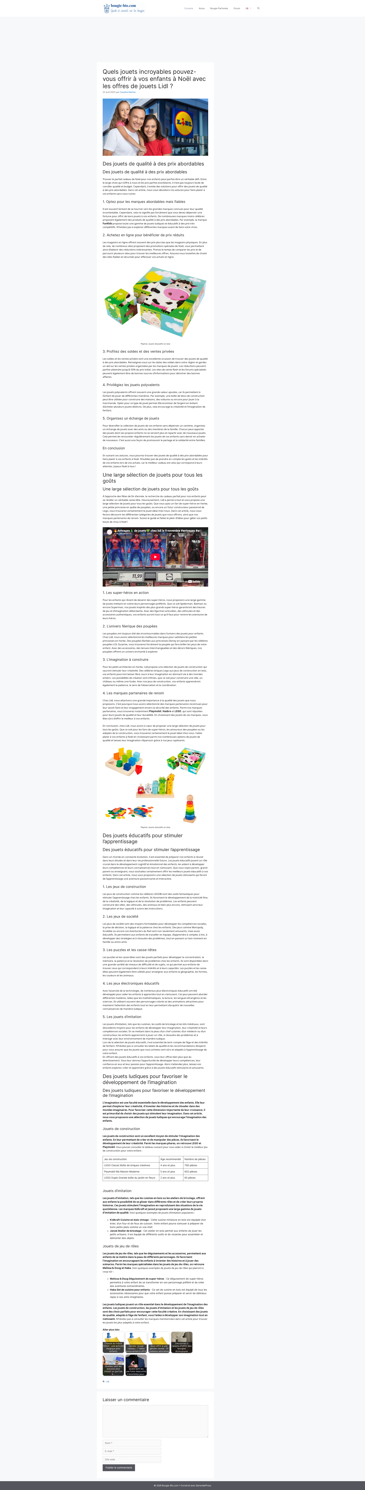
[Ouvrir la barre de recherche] (258, 8)
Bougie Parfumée (219, 8)
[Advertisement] (182, 38)
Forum (237, 8)
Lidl (107, 1381)
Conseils (188, 8)
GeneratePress (203, 1485)
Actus (202, 8)
